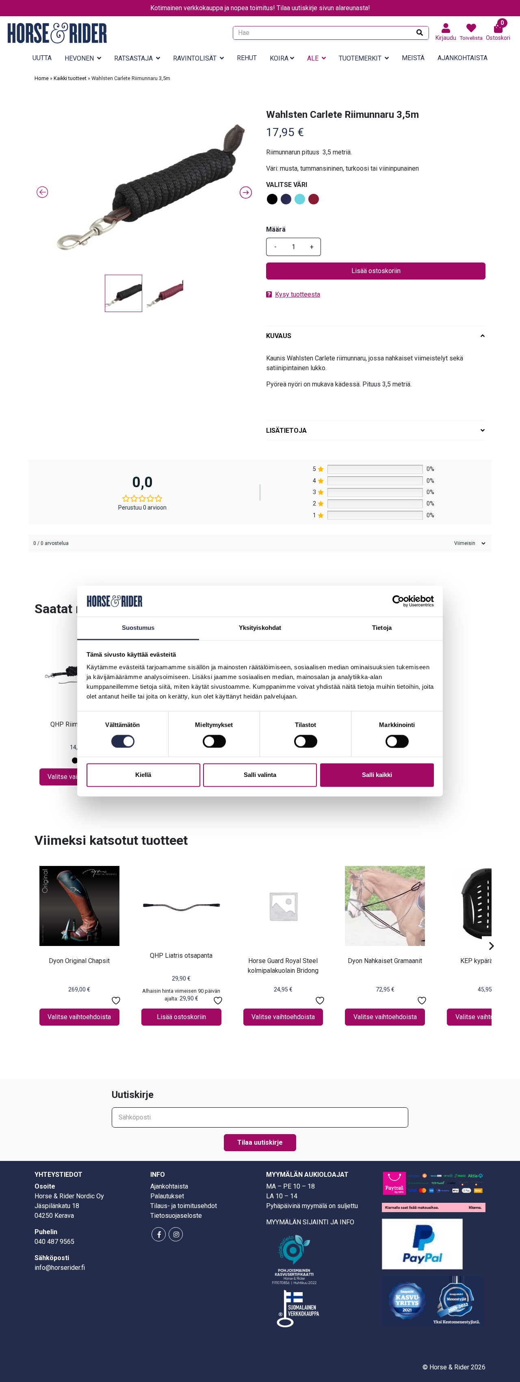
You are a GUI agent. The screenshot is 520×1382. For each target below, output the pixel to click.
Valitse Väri (286, 185)
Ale (312, 58)
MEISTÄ (413, 58)
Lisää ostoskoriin (376, 271)
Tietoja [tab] (382, 628)
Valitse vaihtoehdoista (79, 1017)
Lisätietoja (286, 430)
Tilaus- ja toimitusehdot (183, 1206)
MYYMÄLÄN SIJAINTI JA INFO (310, 1222)
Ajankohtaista (463, 58)
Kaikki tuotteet (70, 78)
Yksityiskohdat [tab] (260, 628)
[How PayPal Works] (422, 1243)
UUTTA (42, 58)
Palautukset (167, 1196)
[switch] (214, 741)
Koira (279, 58)
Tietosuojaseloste (176, 1215)
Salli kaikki (377, 775)
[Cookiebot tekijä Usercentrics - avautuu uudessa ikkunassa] (398, 601)
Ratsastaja (133, 58)
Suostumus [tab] (138, 628)
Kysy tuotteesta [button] (297, 294)
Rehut (247, 58)
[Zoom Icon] (144, 190)
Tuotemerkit (360, 58)
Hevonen (79, 58)
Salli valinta (260, 775)
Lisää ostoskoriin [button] (181, 1017)
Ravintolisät (195, 58)
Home (42, 78)
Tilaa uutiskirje (260, 1142)
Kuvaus (278, 336)
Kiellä (143, 775)
